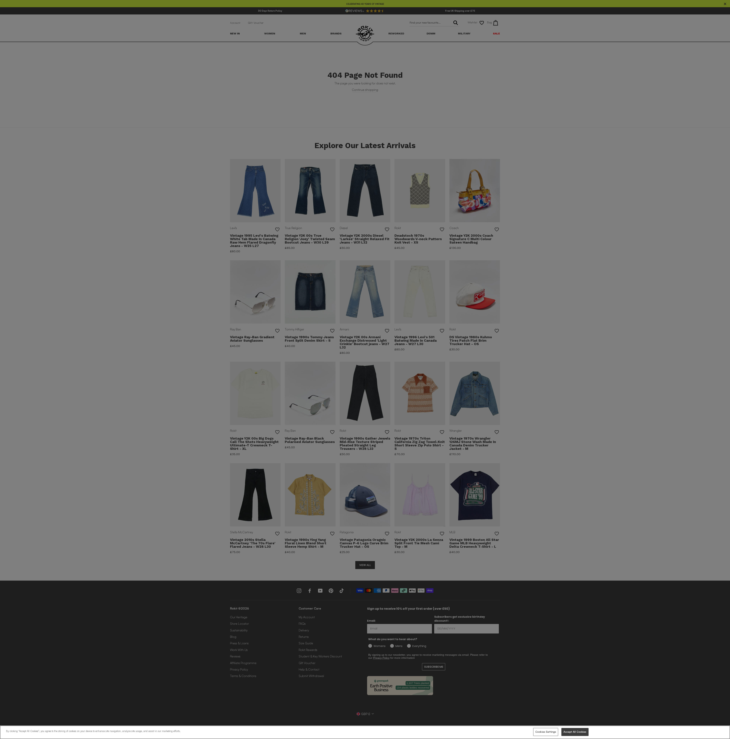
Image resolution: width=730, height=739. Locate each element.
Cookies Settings (545, 731)
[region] (365, 732)
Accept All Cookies (574, 731)
